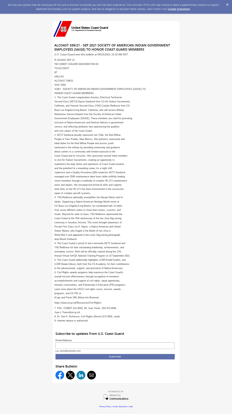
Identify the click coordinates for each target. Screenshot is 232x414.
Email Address (63, 340)
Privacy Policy (105, 406)
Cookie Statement (179, 9)
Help (131, 406)
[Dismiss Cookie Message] (227, 4)
